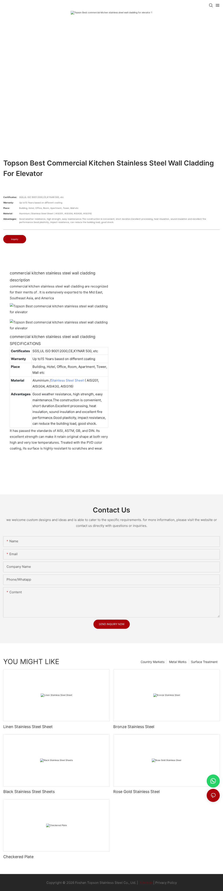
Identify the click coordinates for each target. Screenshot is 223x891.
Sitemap (145, 883)
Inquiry (14, 239)
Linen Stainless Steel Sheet (28, 726)
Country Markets (152, 662)
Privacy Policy (166, 883)
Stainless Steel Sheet (67, 380)
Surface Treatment (204, 662)
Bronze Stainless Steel (133, 726)
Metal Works (177, 662)
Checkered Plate (18, 856)
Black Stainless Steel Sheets (29, 791)
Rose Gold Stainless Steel (136, 791)
